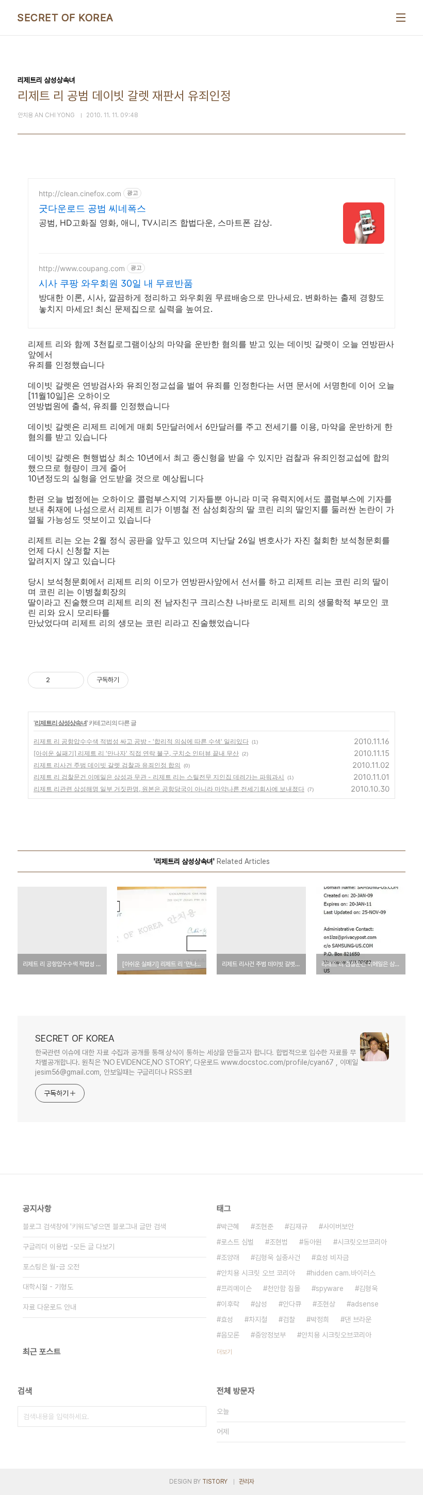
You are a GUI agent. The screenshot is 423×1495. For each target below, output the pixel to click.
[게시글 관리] (72, 680)
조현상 (326, 1304)
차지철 (258, 1319)
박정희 (320, 1319)
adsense (365, 1304)
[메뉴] (400, 17)
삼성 (261, 1304)
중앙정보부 (270, 1335)
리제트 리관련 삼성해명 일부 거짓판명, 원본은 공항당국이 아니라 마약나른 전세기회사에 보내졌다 (169, 789)
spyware (330, 1288)
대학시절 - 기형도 (48, 1287)
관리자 (246, 1481)
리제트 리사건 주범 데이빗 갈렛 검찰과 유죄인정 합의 (107, 765)
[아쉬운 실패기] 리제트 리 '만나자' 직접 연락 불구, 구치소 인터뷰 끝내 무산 (136, 753)
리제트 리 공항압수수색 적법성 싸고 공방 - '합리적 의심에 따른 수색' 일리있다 (141, 741)
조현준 (264, 1226)
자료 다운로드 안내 (49, 1307)
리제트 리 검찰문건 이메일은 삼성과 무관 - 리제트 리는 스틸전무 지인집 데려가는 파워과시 (159, 777)
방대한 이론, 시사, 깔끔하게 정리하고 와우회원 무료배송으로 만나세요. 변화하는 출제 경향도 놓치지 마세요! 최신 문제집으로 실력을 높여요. (211, 303)
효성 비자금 (332, 1257)
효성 (227, 1319)
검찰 (289, 1319)
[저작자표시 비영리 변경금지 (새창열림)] (142, 680)
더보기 (224, 1352)
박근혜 (230, 1226)
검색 (196, 1416)
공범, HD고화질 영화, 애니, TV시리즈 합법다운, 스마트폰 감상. (155, 222)
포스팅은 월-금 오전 (51, 1267)
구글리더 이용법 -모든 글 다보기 (69, 1246)
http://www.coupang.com (82, 268)
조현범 (278, 1242)
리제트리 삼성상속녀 (61, 723)
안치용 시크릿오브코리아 (336, 1335)
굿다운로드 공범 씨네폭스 (92, 208)
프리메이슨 (236, 1288)
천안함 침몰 (283, 1288)
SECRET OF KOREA (65, 17)
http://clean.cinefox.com (80, 193)
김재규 (298, 1226)
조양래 (230, 1257)
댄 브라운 (358, 1319)
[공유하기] (59, 680)
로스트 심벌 (237, 1242)
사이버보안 (338, 1226)
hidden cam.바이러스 (343, 1273)
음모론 (230, 1335)
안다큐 (292, 1304)
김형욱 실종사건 (277, 1257)
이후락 (230, 1304)
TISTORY (214, 1481)
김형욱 (368, 1288)
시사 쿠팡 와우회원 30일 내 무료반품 (116, 283)
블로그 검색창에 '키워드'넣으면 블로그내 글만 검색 (94, 1226)
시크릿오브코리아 (362, 1242)
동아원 (312, 1242)
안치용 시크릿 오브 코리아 (258, 1273)
